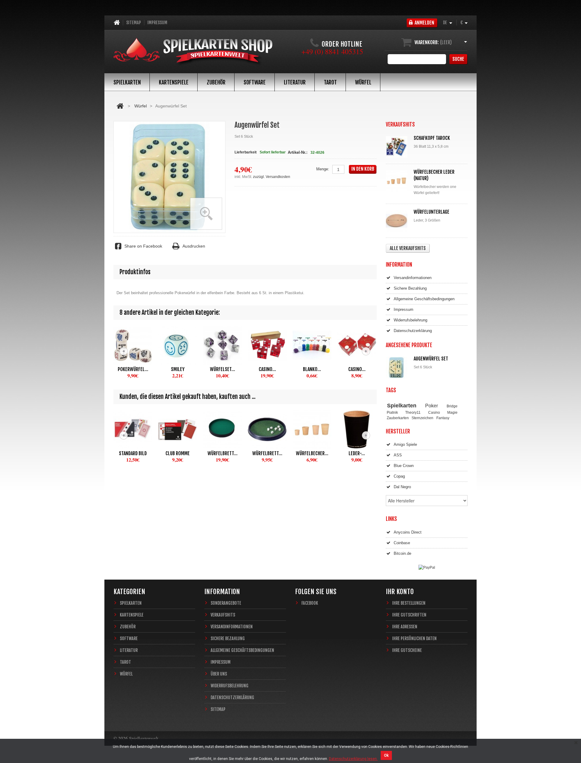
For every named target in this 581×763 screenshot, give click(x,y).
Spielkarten (127, 82)
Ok (386, 755)
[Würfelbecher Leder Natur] (398, 181)
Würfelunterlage (431, 212)
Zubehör (216, 82)
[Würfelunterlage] (398, 221)
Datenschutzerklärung (413, 330)
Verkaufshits (223, 614)
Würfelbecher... (312, 453)
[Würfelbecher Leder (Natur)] (312, 429)
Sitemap (133, 22)
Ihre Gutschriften (409, 614)
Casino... (267, 369)
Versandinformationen (413, 277)
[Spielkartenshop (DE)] (193, 52)
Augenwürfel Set (431, 359)
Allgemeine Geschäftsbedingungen (424, 299)
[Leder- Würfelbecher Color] (356, 429)
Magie (452, 412)
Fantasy (442, 418)
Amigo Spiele (405, 444)
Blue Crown (404, 465)
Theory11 (413, 412)
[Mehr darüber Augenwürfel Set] (398, 367)
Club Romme (178, 453)
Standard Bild (133, 453)
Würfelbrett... (223, 453)
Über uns (219, 673)
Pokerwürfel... (133, 369)
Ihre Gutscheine (407, 650)
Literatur (295, 82)
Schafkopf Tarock (432, 138)
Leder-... (357, 453)
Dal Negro (402, 487)
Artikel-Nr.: (297, 152)
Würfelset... (222, 369)
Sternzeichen (422, 418)
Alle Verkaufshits (408, 248)
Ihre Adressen (404, 626)
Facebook (309, 603)
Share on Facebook (143, 246)
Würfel (363, 82)
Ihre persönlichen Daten (414, 638)
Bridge (452, 406)
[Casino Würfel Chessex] (356, 345)
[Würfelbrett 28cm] (267, 429)
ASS (398, 455)
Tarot (330, 82)
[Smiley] (177, 345)
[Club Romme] (177, 429)
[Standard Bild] (132, 429)
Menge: (322, 169)
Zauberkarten (398, 418)
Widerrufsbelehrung (410, 320)
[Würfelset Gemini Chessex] (222, 345)
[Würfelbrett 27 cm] (222, 429)
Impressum (157, 22)
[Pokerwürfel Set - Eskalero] (132, 345)
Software (255, 82)
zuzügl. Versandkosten (271, 177)
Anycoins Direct (408, 532)
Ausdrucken (193, 246)
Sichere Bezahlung (410, 288)
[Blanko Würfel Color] (312, 345)
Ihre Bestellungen (408, 603)
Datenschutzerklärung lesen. (353, 759)
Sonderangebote (226, 603)
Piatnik (392, 412)
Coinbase (402, 543)
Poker (431, 405)
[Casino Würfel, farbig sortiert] (267, 345)
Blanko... (312, 369)
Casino (434, 412)
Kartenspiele (174, 82)
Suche (458, 59)
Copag (399, 476)
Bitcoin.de (402, 553)
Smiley (178, 369)
